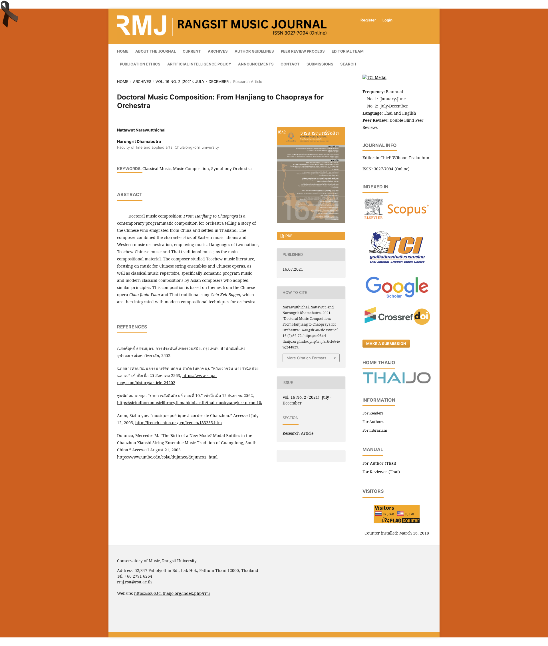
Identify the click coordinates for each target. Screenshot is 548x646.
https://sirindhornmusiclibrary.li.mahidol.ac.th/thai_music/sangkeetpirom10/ (189, 402)
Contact (290, 64)
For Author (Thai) (379, 463)
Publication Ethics (140, 64)
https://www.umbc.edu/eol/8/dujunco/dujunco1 (161, 457)
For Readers (373, 413)
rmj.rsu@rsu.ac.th (134, 582)
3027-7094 (383, 169)
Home (122, 51)
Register (368, 20)
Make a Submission (386, 343)
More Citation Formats (306, 358)
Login (387, 20)
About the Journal (155, 51)
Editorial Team (348, 51)
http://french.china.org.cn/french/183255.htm (178, 422)
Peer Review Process (303, 51)
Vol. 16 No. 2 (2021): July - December (192, 81)
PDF (289, 236)
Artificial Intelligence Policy (199, 64)
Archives (218, 51)
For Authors (373, 421)
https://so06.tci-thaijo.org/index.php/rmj (172, 593)
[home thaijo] (396, 382)
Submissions (320, 64)
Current (192, 51)
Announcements (256, 64)
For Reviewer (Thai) (381, 471)
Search (348, 64)
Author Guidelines (254, 51)
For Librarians (375, 430)
